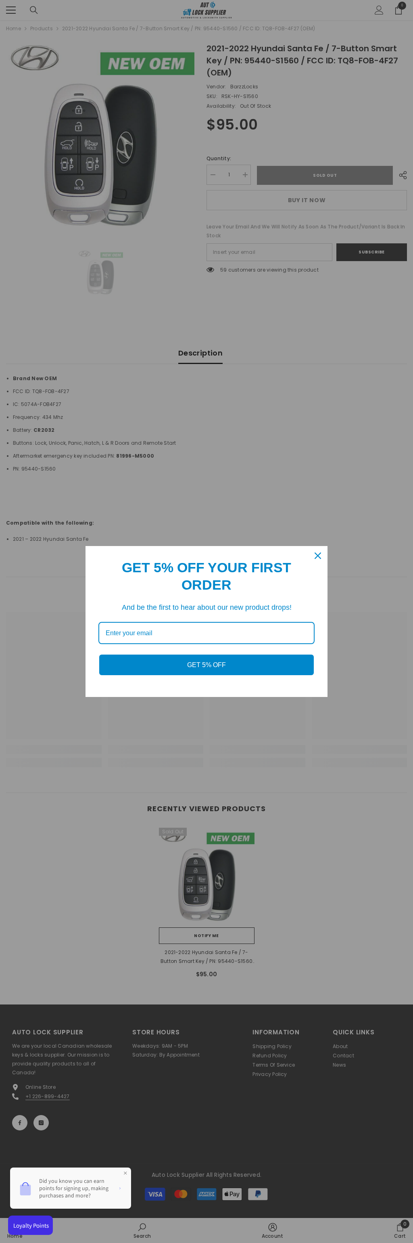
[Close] (317, 555)
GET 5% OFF (206, 664)
